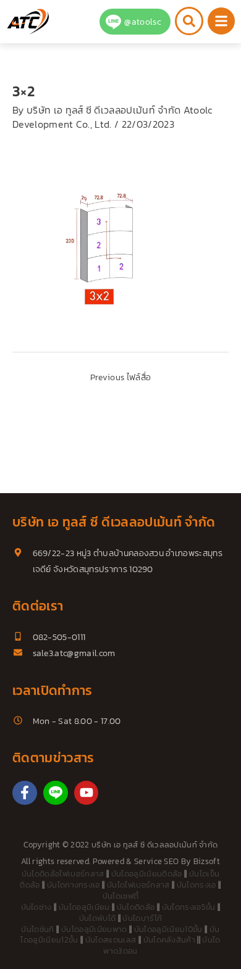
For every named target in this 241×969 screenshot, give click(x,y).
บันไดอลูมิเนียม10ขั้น (168, 929)
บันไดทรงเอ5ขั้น (189, 907)
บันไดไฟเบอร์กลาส (138, 885)
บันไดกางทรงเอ (73, 885)
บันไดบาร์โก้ (142, 918)
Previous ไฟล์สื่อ (120, 377)
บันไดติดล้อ (136, 907)
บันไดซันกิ (37, 929)
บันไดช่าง (36, 907)
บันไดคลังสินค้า (169, 940)
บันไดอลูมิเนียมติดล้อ (146, 874)
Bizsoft (206, 861)
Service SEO (156, 861)
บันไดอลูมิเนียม (84, 907)
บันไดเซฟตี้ (121, 896)
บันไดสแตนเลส (111, 940)
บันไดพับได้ (97, 918)
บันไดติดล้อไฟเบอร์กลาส (63, 874)
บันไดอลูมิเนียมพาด (94, 929)
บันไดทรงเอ (196, 885)
